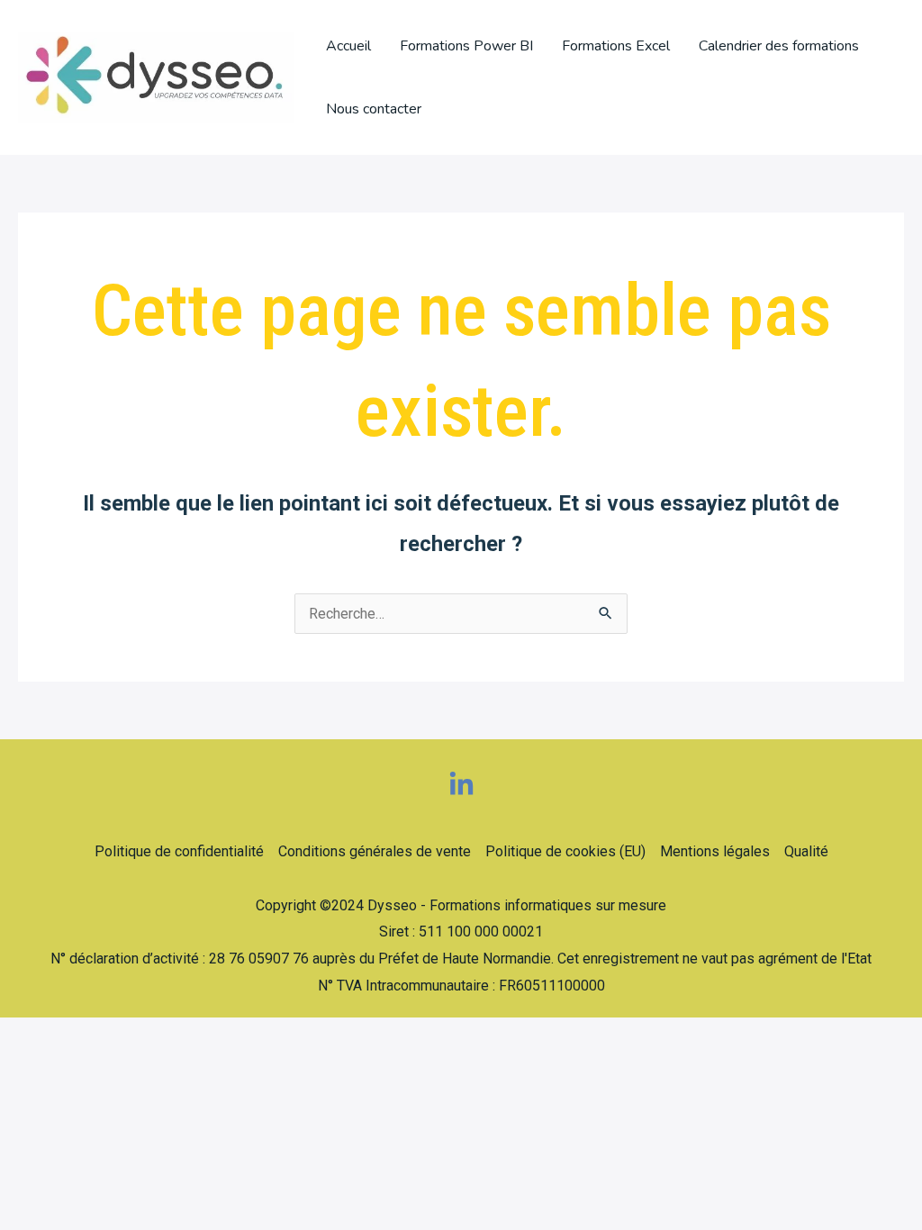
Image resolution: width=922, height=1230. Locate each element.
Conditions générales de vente (374, 851)
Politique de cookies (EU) (565, 851)
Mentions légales (715, 851)
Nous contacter (373, 109)
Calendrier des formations (779, 46)
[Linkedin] (461, 784)
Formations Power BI (466, 46)
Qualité (806, 851)
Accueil (348, 46)
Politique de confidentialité (179, 851)
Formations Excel (616, 46)
